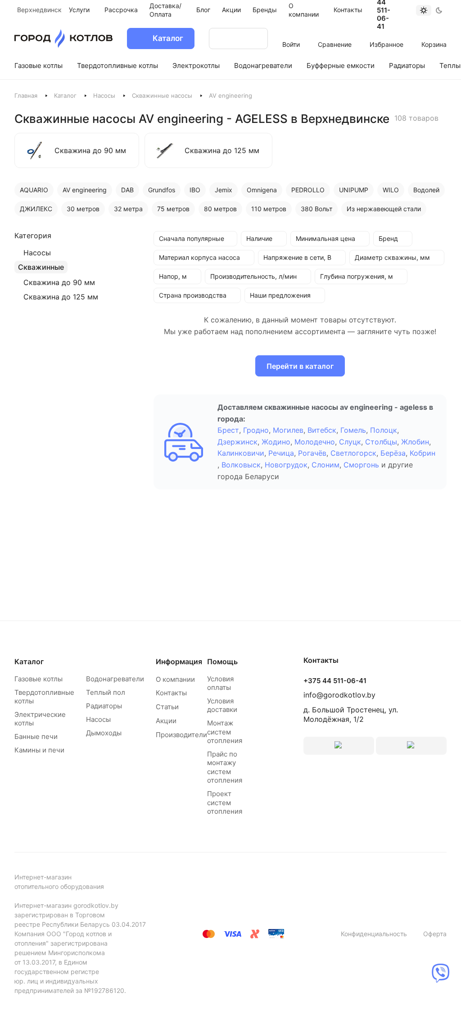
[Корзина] (434, 32)
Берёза (393, 453)
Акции (166, 720)
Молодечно (314, 441)
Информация (179, 661)
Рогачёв (312, 453)
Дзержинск (237, 441)
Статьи (167, 706)
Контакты (171, 693)
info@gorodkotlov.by (339, 694)
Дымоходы (104, 733)
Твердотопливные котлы (44, 697)
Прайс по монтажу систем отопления (224, 767)
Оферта (435, 934)
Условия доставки (222, 705)
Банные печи (36, 736)
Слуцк (350, 441)
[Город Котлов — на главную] (63, 38)
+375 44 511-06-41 (334, 681)
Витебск (321, 430)
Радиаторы (104, 706)
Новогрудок (286, 464)
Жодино (276, 441)
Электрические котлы (40, 719)
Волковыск (241, 464)
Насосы (104, 95)
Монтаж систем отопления (224, 732)
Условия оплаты (220, 683)
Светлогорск (353, 453)
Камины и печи (39, 750)
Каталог (65, 95)
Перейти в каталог (300, 366)
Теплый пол (105, 692)
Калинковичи (240, 453)
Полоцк (383, 430)
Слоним (325, 464)
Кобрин (422, 453)
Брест (228, 430)
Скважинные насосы (162, 95)
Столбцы (381, 441)
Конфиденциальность (374, 934)
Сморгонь (361, 464)
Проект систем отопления (224, 802)
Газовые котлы (38, 679)
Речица (281, 453)
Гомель (353, 430)
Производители (181, 734)
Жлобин (415, 441)
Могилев (288, 430)
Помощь (222, 661)
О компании (175, 679)
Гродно (256, 430)
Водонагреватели (115, 679)
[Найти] (252, 38)
